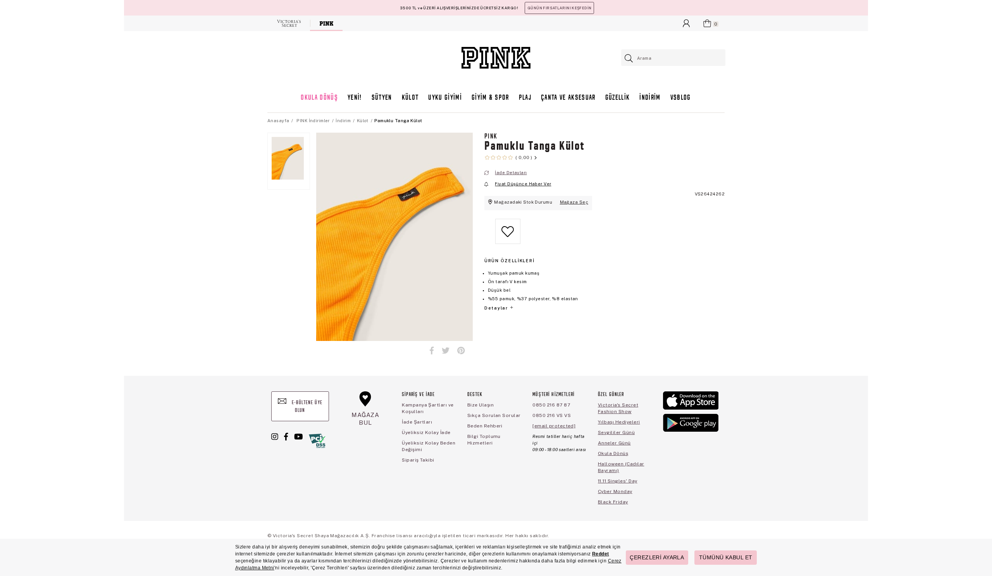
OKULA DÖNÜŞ (319, 98)
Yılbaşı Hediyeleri (619, 422)
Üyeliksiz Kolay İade (426, 432)
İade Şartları (417, 422)
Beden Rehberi (485, 426)
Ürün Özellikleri (509, 260)
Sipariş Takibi (418, 460)
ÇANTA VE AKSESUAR (568, 98)
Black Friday (613, 502)
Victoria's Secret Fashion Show (618, 408)
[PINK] (326, 23)
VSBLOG (680, 98)
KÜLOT (410, 98)
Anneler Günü (614, 443)
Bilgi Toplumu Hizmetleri (484, 440)
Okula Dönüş (613, 453)
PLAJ (525, 98)
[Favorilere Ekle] (508, 237)
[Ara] (629, 58)
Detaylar (496, 308)
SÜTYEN (382, 98)
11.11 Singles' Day (617, 481)
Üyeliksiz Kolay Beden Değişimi (428, 446)
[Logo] (496, 58)
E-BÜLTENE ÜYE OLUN (306, 406)
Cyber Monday (615, 491)
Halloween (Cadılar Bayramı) (621, 467)
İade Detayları (511, 172)
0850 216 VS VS (551, 415)
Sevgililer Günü (616, 432)
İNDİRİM (649, 98)
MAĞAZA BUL (365, 418)
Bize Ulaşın (480, 405)
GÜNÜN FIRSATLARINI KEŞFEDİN (559, 8)
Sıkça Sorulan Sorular (494, 415)
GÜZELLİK (617, 98)
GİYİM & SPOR (490, 98)
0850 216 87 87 (551, 405)
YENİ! (355, 98)
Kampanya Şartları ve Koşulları (428, 408)
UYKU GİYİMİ (445, 98)
